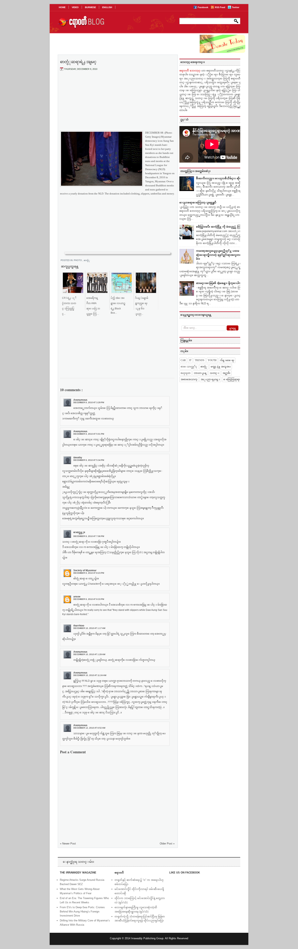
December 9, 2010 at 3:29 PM (88, 402)
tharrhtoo (78, 625)
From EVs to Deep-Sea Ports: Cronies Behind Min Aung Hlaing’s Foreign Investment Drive (82, 911)
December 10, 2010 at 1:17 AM (89, 628)
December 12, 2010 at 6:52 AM (89, 728)
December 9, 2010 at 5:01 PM (88, 434)
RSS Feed (220, 7)
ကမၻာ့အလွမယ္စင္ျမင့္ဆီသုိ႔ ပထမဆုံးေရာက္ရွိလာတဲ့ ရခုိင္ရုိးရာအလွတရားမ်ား (220, 254)
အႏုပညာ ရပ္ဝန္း (210, 379)
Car (183, 360)
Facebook (203, 7)
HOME (62, 7)
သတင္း (214, 373)
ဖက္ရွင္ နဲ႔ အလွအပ (221, 366)
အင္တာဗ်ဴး (226, 373)
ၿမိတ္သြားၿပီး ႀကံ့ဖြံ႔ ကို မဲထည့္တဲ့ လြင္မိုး (220, 226)
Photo (78, 260)
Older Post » (167, 843)
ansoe (76, 596)
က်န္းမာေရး (227, 360)
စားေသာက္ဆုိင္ (189, 366)
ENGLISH (107, 7)
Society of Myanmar (84, 570)
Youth (212, 360)
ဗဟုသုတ (185, 373)
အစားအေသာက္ (189, 379)
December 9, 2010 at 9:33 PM (88, 599)
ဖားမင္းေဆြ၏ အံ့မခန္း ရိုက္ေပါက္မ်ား (220, 283)
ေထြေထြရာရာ (231, 379)
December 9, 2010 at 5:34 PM (88, 460)
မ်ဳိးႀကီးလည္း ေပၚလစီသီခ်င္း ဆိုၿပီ (219, 178)
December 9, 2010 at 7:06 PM (88, 536)
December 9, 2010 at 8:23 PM (88, 573)
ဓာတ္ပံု (87, 260)
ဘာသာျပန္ (200, 373)
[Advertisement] (117, 104)
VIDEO (75, 7)
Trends (199, 360)
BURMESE (90, 7)
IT (190, 360)
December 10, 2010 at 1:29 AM (89, 654)
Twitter (235, 7)
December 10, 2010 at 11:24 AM (89, 675)
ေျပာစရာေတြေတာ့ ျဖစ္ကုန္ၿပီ (197, 202)
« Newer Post (68, 843)
